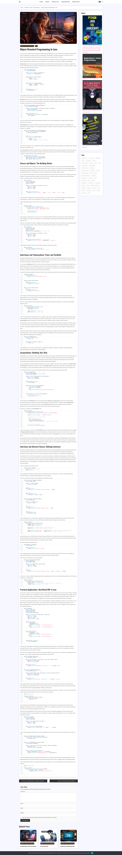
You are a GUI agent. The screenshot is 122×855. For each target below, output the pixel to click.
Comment (22, 791)
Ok (92, 853)
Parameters (91, 183)
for (90, 173)
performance (98, 183)
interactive (94, 175)
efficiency (92, 170)
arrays (83, 160)
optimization (84, 183)
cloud (96, 163)
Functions (95, 173)
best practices (85, 163)
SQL (99, 188)
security (89, 188)
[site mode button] (99, 1)
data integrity (92, 165)
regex (88, 185)
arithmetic (98, 158)
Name (22, 803)
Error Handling (85, 173)
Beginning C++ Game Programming (90, 78)
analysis (92, 158)
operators (93, 180)
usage (98, 190)
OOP (88, 180)
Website (22, 812)
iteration (90, 178)
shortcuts (94, 188)
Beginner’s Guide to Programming (27, 46)
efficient (98, 170)
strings (83, 190)
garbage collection (86, 175)
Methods (83, 180)
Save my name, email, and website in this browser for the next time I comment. (39, 817)
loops (95, 178)
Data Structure (85, 168)
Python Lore (55, 2)
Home (41, 2)
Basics (94, 160)
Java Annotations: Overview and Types (28, 846)
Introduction (84, 178)
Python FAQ (75, 2)
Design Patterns (85, 170)
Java (36, 46)
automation (88, 160)
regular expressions (95, 185)
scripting (83, 188)
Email (21, 808)
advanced (84, 158)
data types (92, 168)
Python (83, 185)
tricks (94, 190)
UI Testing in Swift (44, 846)
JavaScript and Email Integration (67, 846)
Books (47, 2)
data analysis (84, 165)
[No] (120, 853)
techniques (89, 190)
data (100, 163)
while (89, 193)
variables (84, 193)
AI (88, 158)
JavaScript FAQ (65, 2)
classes (91, 163)
